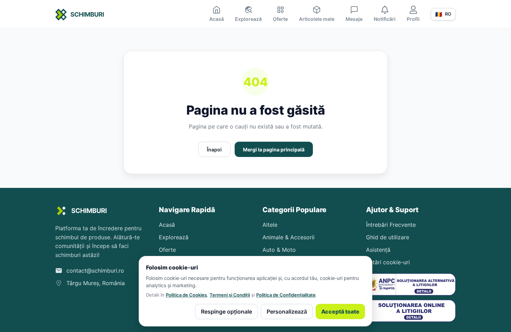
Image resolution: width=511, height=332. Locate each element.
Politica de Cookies (186, 295)
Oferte (167, 249)
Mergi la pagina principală (274, 149)
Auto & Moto (279, 249)
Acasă (167, 224)
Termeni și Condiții (230, 295)
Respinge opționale (226, 311)
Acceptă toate (340, 311)
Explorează (173, 237)
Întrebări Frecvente (391, 224)
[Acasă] (79, 16)
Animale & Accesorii (288, 237)
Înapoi (214, 149)
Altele (269, 224)
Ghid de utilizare (387, 237)
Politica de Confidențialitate (286, 295)
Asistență (378, 249)
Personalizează (287, 311)
